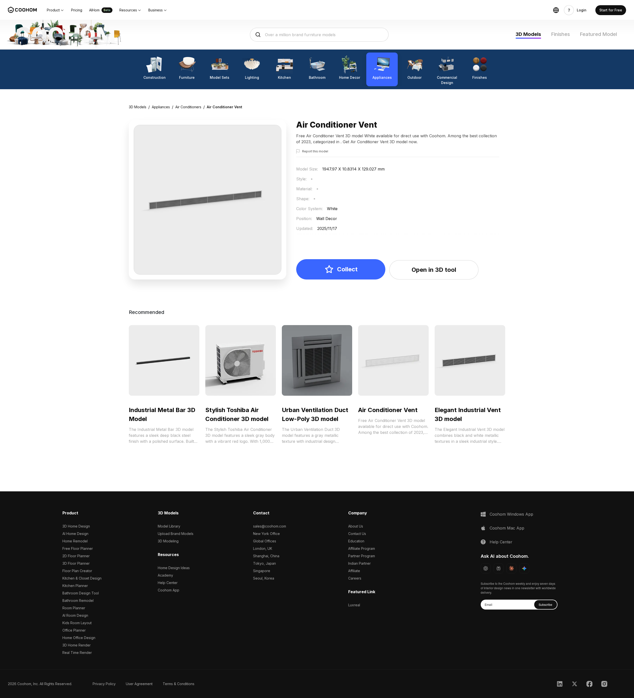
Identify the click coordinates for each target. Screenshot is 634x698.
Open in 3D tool (434, 269)
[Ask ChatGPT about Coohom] (486, 568)
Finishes (560, 34)
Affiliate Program (361, 548)
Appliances (161, 107)
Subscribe (545, 604)
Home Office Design (78, 638)
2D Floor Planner (76, 556)
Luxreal (354, 605)
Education (356, 541)
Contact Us (357, 533)
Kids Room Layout (77, 623)
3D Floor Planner (76, 563)
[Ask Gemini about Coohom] (524, 568)
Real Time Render (77, 652)
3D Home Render (76, 645)
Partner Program (361, 556)
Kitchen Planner (75, 586)
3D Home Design (76, 526)
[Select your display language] (556, 10)
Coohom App (168, 590)
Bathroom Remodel (78, 600)
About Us (355, 526)
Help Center (168, 583)
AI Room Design (75, 615)
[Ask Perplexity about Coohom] (498, 568)
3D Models (528, 34)
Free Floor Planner (77, 548)
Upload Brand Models (175, 533)
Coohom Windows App (511, 514)
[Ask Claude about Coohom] (511, 568)
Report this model (315, 151)
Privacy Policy (104, 684)
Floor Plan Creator (77, 571)
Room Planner (73, 608)
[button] (55, 10)
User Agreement (139, 684)
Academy (165, 575)
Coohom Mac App (507, 528)
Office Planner (74, 630)
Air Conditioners (188, 107)
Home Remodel (75, 541)
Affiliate (354, 571)
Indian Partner (359, 563)
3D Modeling (168, 541)
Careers (354, 578)
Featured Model (598, 34)
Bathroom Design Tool (80, 593)
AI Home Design (75, 533)
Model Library (169, 526)
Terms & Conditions (178, 684)
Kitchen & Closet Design (82, 578)
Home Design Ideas (174, 568)
